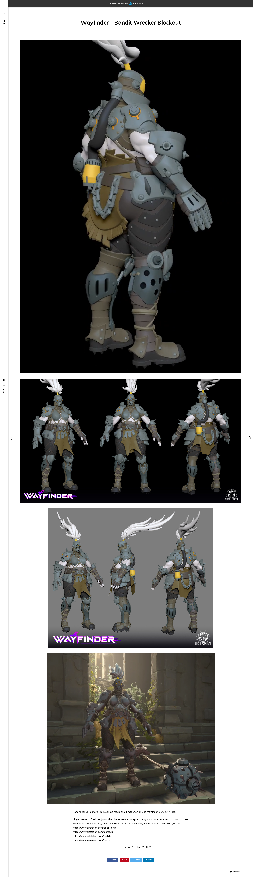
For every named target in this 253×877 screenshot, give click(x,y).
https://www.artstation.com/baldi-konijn (94, 827)
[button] (235, 872)
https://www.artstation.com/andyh (92, 836)
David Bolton (4, 16)
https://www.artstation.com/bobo (91, 840)
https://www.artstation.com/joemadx (93, 831)
